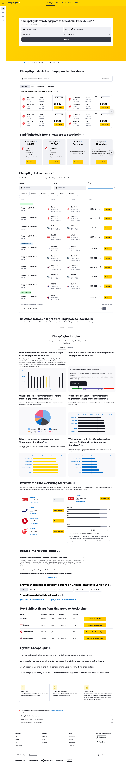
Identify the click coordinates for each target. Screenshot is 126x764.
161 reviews (33, 534)
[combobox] (25, 25)
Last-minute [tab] (40, 86)
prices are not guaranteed (57, 710)
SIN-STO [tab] (62, 328)
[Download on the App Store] (101, 741)
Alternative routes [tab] (35, 589)
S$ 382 (87, 21)
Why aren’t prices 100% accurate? (31, 722)
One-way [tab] (51, 86)
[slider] (114, 188)
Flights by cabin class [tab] (65, 589)
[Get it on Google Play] (101, 737)
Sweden (32, 62)
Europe (26, 62)
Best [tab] (32, 86)
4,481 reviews (34, 523)
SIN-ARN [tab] (70, 328)
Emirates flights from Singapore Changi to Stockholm (63, 600)
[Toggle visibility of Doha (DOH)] (53, 429)
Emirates (32, 497)
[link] (31, 162)
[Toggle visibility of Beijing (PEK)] (32, 432)
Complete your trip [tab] (50, 589)
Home (20, 62)
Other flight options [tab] (82, 589)
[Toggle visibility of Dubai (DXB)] (42, 429)
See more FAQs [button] (52, 577)
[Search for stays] (3, 12)
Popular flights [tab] (95, 589)
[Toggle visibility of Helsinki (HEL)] (32, 429)
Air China (32, 528)
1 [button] (104, 309)
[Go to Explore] (3, 20)
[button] (3, 3)
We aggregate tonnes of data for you (32, 719)
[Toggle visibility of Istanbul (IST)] (42, 432)
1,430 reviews (34, 513)
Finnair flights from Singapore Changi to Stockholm (32, 600)
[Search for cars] (3, 16)
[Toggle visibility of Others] (52, 432)
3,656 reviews (34, 502)
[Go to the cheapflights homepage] (13, 3)
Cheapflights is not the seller (30, 716)
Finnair (32, 507)
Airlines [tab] (23, 589)
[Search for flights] (3, 8)
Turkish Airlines (34, 518)
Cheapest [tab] (24, 86)
